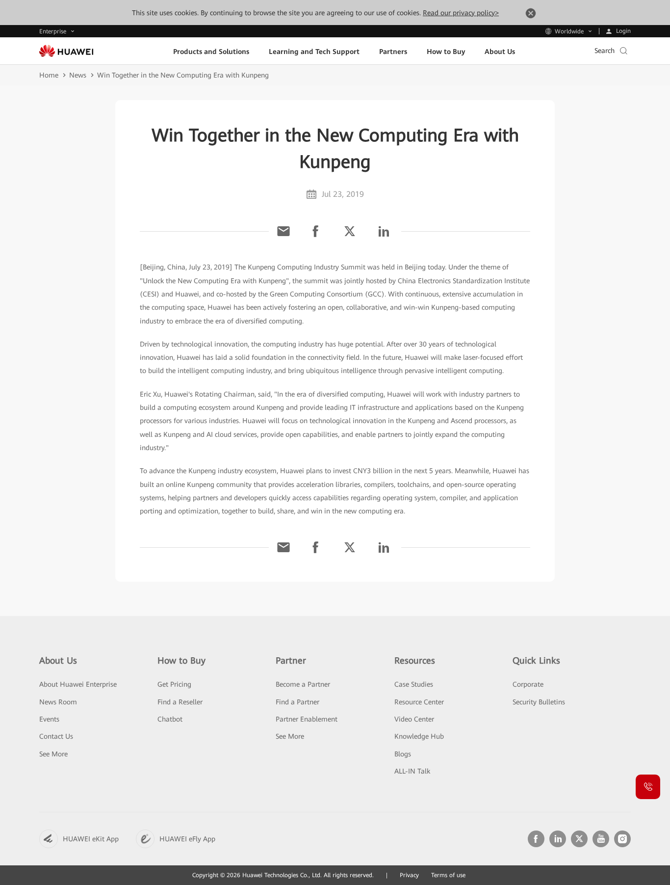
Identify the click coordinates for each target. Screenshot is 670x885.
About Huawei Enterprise (78, 684)
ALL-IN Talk (412, 771)
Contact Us (56, 736)
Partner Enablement (306, 719)
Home (48, 75)
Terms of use (448, 875)
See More (53, 754)
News (77, 75)
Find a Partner (297, 702)
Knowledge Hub (419, 736)
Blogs (402, 754)
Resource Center (419, 702)
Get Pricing (174, 684)
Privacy (409, 875)
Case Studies (413, 684)
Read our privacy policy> (461, 13)
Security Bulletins (539, 702)
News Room (58, 702)
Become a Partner (303, 684)
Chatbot (169, 719)
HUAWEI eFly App (187, 839)
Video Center (414, 719)
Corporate (528, 684)
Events (49, 719)
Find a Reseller (180, 702)
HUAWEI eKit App (91, 839)
